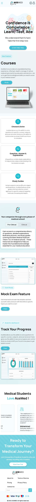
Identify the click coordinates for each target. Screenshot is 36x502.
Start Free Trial (18, 464)
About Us (10, 478)
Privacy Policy (22, 482)
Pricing (9, 482)
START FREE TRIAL (18, 48)
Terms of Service (23, 478)
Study (7, 82)
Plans (5, 309)
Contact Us (10, 486)
